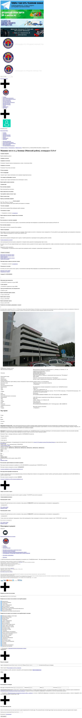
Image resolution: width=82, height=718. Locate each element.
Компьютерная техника (7, 617)
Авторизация (8, 714)
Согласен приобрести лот (5, 469)
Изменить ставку (3, 460)
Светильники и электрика (7, 633)
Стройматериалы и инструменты (8, 631)
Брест (1, 571)
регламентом (15, 213)
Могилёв (11, 571)
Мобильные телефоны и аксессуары (9, 615)
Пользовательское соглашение (9, 551)
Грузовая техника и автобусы (8, 607)
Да (1, 459)
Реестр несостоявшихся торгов (9, 99)
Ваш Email (2, 596)
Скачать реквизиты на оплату (6, 239)
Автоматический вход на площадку (46, 665)
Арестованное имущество (8, 98)
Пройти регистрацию (4, 259)
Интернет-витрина (7, 104)
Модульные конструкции (7, 646)
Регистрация (3, 78)
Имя (41, 687)
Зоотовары (4, 642)
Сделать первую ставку (5, 445)
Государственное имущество (9, 102)
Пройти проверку (4, 256)
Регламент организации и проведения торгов (12, 549)
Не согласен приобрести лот (17, 469)
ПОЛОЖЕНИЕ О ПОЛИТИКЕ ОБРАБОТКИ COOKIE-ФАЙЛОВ (16, 553)
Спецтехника (4, 603)
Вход (7, 78)
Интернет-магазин (6, 103)
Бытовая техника (5, 618)
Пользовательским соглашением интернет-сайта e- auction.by (20, 693)
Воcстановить (3, 716)
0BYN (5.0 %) (41, 447)
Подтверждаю (3, 443)
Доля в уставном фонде (7, 609)
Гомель (6, 571)
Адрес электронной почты (5, 665)
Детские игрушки (5, 636)
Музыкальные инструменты (7, 644)
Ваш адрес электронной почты (6, 687)
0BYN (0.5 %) (11, 447)
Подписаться (3, 649)
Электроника (4, 619)
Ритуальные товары (6, 627)
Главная (4, 96)
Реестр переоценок (7, 100)
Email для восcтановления (5, 712)
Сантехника (4, 630)
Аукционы (5, 546)
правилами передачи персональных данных (17, 648)
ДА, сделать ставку (4, 507)
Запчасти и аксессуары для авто (8, 624)
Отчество (55, 687)
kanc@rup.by (21, 562)
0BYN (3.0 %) (29, 447)
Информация (5, 106)
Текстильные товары (6, 640)
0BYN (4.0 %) (35, 447)
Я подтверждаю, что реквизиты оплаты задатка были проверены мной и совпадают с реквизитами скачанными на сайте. (27, 248)
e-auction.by (12, 568)
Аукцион (5, 133)
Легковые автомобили (6, 602)
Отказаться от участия (5, 271)
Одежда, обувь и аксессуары (8, 625)
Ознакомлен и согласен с (10, 213)
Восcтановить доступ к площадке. (14, 667)
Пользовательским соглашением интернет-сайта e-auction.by (12, 690)
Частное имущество (7, 101)
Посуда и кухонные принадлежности (9, 632)
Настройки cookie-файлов (8, 555)
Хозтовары (4, 643)
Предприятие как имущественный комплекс (11, 610)
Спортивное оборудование (7, 637)
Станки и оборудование (7, 604)
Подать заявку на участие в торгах (7, 257)
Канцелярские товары (6, 629)
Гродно (8, 571)
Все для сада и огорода (6, 635)
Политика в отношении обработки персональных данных (15, 552)
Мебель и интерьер (6, 621)
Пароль (24, 665)
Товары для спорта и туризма (8, 626)
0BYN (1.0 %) (17, 447)
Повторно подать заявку (5, 270)
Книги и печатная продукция (8, 641)
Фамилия (26, 687)
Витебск (3, 571)
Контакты (5, 107)
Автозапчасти (5, 638)
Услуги (4, 105)
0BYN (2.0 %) (23, 447)
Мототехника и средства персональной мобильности (13, 608)
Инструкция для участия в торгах (7, 254)
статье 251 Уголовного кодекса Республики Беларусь (44, 442)
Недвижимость (5, 601)
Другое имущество (6, 606)
